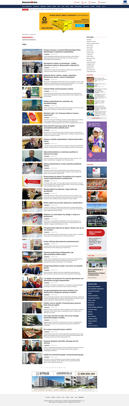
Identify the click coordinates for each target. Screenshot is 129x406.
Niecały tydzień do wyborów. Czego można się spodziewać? (60, 190)
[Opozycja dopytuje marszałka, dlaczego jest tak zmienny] (32, 345)
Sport (59, 6)
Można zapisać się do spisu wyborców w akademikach (63, 203)
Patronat (58, 397)
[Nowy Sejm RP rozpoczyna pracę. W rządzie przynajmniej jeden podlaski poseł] (32, 130)
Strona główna (25, 34)
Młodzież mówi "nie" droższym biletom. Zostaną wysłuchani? (61, 114)
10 (59, 367)
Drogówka (89, 64)
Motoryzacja (86, 6)
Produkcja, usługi (92, 309)
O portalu (48, 397)
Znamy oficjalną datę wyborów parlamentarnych (61, 241)
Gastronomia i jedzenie (93, 291)
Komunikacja (103, 2)
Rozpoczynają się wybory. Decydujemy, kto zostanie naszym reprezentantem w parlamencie (62, 177)
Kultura (54, 6)
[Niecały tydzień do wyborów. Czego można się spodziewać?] (32, 194)
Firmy (85, 2)
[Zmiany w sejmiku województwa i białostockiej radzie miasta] (32, 143)
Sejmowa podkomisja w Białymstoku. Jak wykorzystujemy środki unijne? (58, 253)
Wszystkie (89, 39)
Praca (63, 6)
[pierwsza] (41, 368)
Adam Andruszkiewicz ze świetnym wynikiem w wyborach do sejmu (61, 153)
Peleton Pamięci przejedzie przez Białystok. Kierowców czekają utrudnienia (101, 90)
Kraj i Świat (89, 69)
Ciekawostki (89, 71)
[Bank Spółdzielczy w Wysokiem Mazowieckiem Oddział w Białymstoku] (97, 262)
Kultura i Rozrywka (91, 43)
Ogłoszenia (93, 2)
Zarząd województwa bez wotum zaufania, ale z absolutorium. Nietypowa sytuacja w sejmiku (61, 291)
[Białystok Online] (29, 2)
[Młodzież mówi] (32, 118)
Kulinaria (89, 67)
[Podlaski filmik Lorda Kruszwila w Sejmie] (32, 92)
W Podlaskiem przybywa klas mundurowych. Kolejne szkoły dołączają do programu (100, 96)
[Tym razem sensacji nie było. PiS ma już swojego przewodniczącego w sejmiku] (32, 320)
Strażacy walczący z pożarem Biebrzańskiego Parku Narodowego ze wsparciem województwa (62, 51)
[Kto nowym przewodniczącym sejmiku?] (32, 333)
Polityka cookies (58, 400)
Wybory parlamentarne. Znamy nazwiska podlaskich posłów (62, 165)
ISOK (76, 397)
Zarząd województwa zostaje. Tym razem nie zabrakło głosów (63, 267)
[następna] (63, 368)
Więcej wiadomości (96, 118)
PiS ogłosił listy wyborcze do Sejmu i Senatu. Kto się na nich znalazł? (64, 229)
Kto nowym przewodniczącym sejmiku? (58, 329)
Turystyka (98, 6)
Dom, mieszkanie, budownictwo (96, 288)
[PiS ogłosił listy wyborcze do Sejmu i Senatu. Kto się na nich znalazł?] (32, 231)
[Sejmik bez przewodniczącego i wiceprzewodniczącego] (32, 358)
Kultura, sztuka (91, 300)
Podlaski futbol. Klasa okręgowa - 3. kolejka (99, 101)
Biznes (67, 6)
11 (61, 367)
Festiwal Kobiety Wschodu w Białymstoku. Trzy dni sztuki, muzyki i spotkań (100, 113)
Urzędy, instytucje (92, 321)
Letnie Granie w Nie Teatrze (50, 9)
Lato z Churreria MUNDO (39, 9)
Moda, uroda (91, 302)
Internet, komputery (93, 295)
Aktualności (46, 54)
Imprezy (78, 2)
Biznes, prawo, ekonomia (94, 286)
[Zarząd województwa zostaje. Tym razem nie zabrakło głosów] (32, 269)
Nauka (71, 6)
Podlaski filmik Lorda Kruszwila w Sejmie (58, 89)
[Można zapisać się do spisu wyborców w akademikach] (32, 206)
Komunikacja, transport (94, 298)
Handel (90, 293)
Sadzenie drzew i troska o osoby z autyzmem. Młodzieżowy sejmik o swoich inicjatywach (60, 76)
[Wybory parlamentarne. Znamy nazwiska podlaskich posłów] (32, 168)
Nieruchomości (78, 6)
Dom (88, 60)
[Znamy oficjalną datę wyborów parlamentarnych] (32, 244)
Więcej (103, 6)
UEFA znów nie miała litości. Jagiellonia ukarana (101, 79)
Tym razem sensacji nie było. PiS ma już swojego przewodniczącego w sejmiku (61, 317)
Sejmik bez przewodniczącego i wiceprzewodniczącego (63, 355)
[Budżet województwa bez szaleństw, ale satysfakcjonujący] (32, 105)
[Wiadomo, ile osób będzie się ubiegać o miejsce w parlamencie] (32, 219)
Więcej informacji (92, 277)
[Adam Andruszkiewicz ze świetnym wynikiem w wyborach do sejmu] (32, 156)
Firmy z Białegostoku (27, 6)
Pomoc (72, 397)
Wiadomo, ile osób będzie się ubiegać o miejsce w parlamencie (62, 215)
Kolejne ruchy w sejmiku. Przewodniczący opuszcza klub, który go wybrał (62, 304)
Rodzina (89, 56)
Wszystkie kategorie (93, 325)
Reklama (90, 311)
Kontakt (67, 397)
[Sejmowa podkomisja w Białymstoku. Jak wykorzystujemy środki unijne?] (32, 257)
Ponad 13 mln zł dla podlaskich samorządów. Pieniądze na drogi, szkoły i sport (101, 107)
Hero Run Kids (60, 9)
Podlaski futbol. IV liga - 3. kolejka (100, 84)
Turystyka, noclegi (92, 318)
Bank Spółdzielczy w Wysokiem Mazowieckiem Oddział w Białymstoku (96, 272)
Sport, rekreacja (92, 316)
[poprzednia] (42, 368)
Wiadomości (36, 6)
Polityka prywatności (49, 400)
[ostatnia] (64, 368)
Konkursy (31, 9)
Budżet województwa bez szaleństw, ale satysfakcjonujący (58, 102)
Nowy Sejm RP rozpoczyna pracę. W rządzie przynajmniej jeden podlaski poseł (59, 127)
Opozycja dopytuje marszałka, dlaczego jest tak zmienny (61, 342)
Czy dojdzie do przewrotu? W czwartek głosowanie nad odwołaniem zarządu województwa (63, 279)
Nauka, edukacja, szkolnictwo (95, 307)
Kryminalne (89, 62)
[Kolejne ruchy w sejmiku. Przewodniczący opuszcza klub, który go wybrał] (32, 307)
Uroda (88, 54)
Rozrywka (90, 314)
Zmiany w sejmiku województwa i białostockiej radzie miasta (63, 140)
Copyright (65, 400)
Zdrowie (92, 6)
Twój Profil (80, 397)
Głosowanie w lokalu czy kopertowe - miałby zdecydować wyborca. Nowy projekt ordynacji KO (61, 64)
